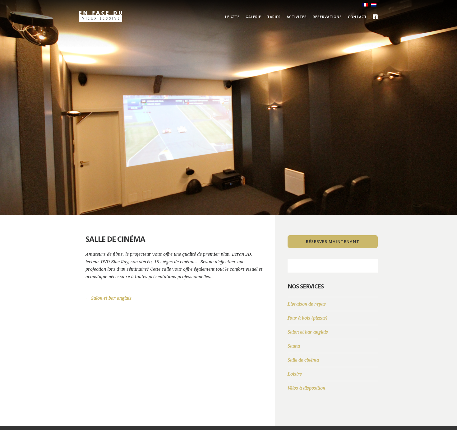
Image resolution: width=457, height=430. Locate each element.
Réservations (327, 16)
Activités (297, 16)
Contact (357, 16)
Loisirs (295, 374)
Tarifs (274, 16)
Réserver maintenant (332, 241)
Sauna (294, 346)
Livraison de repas (307, 303)
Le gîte (232, 16)
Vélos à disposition (306, 388)
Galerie (253, 16)
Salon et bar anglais (108, 298)
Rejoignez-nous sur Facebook (375, 16)
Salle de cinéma (303, 360)
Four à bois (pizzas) (307, 317)
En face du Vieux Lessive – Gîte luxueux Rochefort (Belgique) (100, 16)
